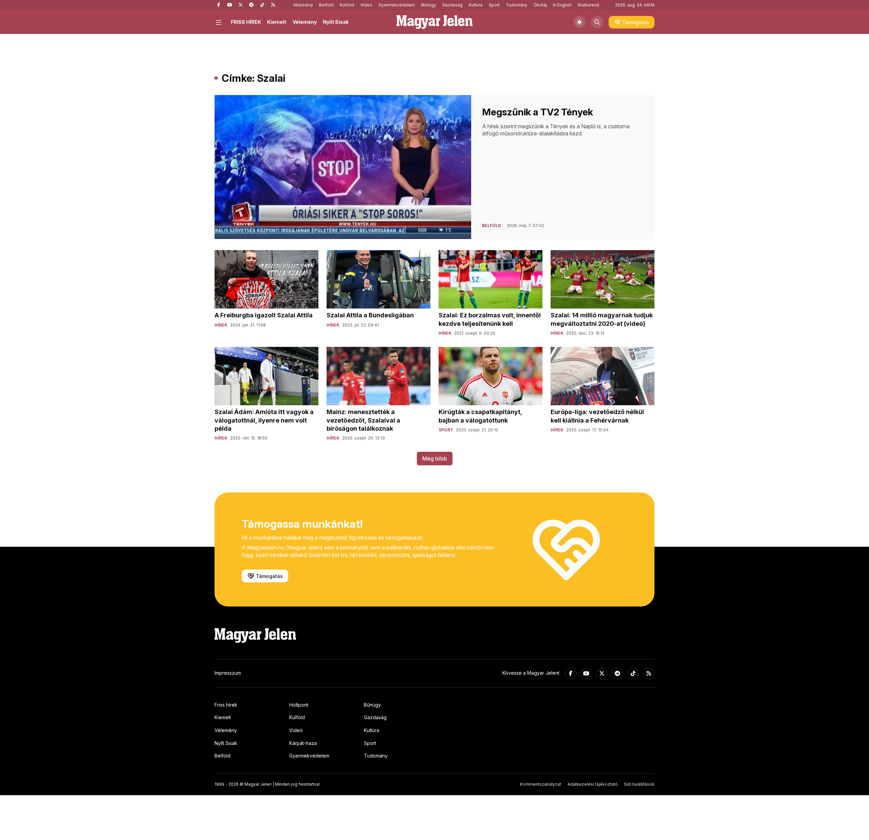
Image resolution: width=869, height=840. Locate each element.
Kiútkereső (588, 4)
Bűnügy (428, 4)
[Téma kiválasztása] (579, 22)
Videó (366, 4)
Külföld (347, 4)
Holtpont (298, 705)
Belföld (326, 4)
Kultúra (475, 4)
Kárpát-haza (303, 743)
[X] (240, 5)
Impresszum (228, 673)
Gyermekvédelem (396, 4)
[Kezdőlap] (434, 22)
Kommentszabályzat (540, 784)
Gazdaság (452, 4)
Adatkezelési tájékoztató (593, 784)
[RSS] (273, 5)
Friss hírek (226, 705)
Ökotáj (540, 4)
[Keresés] (597, 22)
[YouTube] (229, 5)
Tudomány (516, 4)
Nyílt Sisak (336, 22)
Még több (434, 458)
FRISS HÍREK (246, 22)
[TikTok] (262, 5)
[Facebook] (219, 5)
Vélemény (303, 4)
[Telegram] (251, 5)
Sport (494, 4)
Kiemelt (276, 22)
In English (562, 4)
